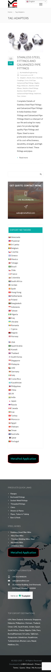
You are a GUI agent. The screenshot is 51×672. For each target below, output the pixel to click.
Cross (27, 80)
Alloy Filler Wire (16, 535)
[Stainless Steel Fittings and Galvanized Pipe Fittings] (25, 41)
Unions (23, 96)
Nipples (36, 83)
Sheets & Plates (17, 511)
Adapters (23, 78)
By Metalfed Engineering (28, 72)
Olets (12, 507)
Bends (29, 78)
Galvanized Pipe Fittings (25, 83)
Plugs (19, 86)
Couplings (20, 80)
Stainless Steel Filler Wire (20, 532)
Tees (18, 96)
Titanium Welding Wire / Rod (22, 539)
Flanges (13, 493)
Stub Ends (37, 93)
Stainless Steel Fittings (30, 88)
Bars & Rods (15, 517)
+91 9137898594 (25, 199)
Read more (23, 158)
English (32, 1)
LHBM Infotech (27, 664)
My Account (37, 667)
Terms (15, 667)
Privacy (38, 664)
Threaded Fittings (17, 504)
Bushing (39, 78)
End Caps (32, 80)
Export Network (20, 230)
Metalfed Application (23, 458)
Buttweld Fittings (17, 497)
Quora (22, 667)
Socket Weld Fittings (19, 500)
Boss (34, 78)
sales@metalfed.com (25, 213)
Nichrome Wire (16, 542)
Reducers (24, 86)
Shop (28, 667)
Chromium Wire (17, 546)
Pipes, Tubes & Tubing (19, 514)
